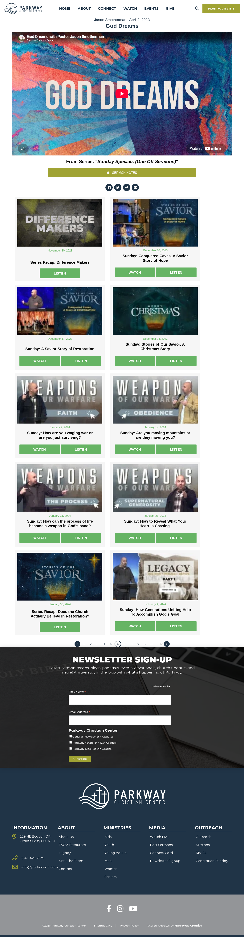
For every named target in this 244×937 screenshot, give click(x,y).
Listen (60, 273)
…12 (160, 643)
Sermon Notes (124, 172)
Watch (135, 272)
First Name (77, 692)
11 (151, 643)
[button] (197, 8)
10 (144, 643)
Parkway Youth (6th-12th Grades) (94, 742)
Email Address (79, 712)
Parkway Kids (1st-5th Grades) (92, 748)
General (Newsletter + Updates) (93, 736)
